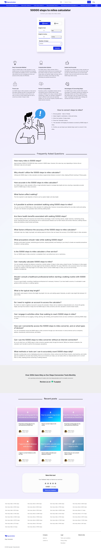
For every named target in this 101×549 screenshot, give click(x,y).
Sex (40, 20)
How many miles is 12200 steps (80, 520)
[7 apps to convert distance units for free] (27, 444)
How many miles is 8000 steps (80, 507)
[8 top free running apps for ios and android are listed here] (27, 415)
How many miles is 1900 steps (57, 523)
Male (57, 23)
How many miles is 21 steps (79, 510)
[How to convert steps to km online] (50, 415)
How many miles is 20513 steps (80, 516)
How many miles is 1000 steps (12, 503)
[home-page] (10, 2)
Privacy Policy (64, 540)
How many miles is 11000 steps (57, 520)
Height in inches (42, 34)
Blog (94, 2)
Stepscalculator (16, 547)
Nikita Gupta (25, 431)
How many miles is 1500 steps (57, 516)
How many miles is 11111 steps (80, 513)
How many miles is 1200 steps (35, 523)
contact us (45, 540)
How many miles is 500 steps (12, 510)
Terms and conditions (65, 538)
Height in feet (42, 28)
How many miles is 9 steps (11, 526)
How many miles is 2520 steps (57, 513)
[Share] (61, 2)
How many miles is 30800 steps (57, 510)
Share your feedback (50, 490)
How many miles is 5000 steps (12, 507)
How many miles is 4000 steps (80, 503)
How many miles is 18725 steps (12, 520)
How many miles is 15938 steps (35, 516)
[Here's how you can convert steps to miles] (73, 444)
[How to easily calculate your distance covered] (50, 444)
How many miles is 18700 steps (35, 526)
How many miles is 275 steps (12, 523)
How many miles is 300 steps (79, 523)
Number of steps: (44, 41)
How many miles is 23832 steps (12, 516)
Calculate (57, 48)
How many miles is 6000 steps (35, 507)
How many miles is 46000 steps (35, 520)
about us (45, 538)
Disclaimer (63, 543)
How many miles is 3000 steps (57, 503)
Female (46, 23)
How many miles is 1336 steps (12, 513)
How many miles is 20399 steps (35, 513)
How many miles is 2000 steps (35, 503)
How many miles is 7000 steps (57, 507)
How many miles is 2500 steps (35, 510)
